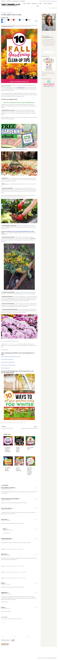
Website (28, 636)
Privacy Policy (54, 657)
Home (24, 3)
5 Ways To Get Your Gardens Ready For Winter (10, 356)
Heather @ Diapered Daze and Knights (10, 498)
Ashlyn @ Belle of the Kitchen (8, 487)
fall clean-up (4, 422)
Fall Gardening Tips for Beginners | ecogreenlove (14, 549)
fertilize (14, 178)
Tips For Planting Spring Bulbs (7, 359)
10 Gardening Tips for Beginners (8, 469)
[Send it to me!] (49, 64)
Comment (4, 622)
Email (15, 636)
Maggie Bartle (4, 592)
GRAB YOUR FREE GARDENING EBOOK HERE (19, 149)
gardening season (21, 87)
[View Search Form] (56, 4)
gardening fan (8, 87)
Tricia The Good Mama (6, 508)
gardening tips (23, 422)
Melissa (4, 529)
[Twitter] (51, 8)
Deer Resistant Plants (5, 367)
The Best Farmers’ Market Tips (18, 469)
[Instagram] (53, 8)
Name (3, 636)
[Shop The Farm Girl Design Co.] (49, 83)
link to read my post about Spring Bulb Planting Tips (20, 231)
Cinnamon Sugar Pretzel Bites (7, 427)
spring (25, 117)
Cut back (17, 292)
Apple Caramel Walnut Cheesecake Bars (29, 427)
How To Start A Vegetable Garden (8, 362)
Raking (2, 117)
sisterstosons (4, 519)
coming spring (21, 96)
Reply (36, 487)
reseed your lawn (11, 297)
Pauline (3, 607)
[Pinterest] (54, 8)
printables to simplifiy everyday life (51, 1)
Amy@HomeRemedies (6, 538)
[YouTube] (56, 8)
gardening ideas (16, 422)
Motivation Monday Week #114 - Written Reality (14, 566)
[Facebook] (49, 8)
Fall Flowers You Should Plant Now (8, 365)
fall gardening (9, 422)
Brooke (2, 583)
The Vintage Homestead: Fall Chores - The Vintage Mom (15, 572)
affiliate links (9, 85)
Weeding (7, 183)
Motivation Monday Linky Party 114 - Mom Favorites (15, 578)
